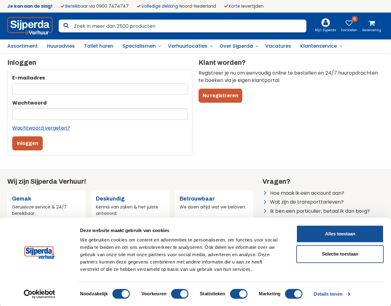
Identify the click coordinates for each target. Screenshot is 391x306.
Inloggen (27, 143)
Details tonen (328, 294)
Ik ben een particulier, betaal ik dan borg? (320, 211)
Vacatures (278, 46)
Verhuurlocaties (187, 46)
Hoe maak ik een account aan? (307, 193)
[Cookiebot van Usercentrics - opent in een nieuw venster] (39, 294)
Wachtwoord (29, 102)
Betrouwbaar (197, 199)
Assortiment (22, 46)
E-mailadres (28, 77)
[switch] (179, 294)
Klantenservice (318, 46)
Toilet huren (98, 46)
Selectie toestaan (340, 253)
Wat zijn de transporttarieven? (307, 201)
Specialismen (139, 46)
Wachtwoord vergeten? (41, 127)
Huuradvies (61, 46)
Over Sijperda (236, 46)
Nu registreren (220, 95)
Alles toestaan (340, 233)
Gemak (21, 199)
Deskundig (110, 199)
